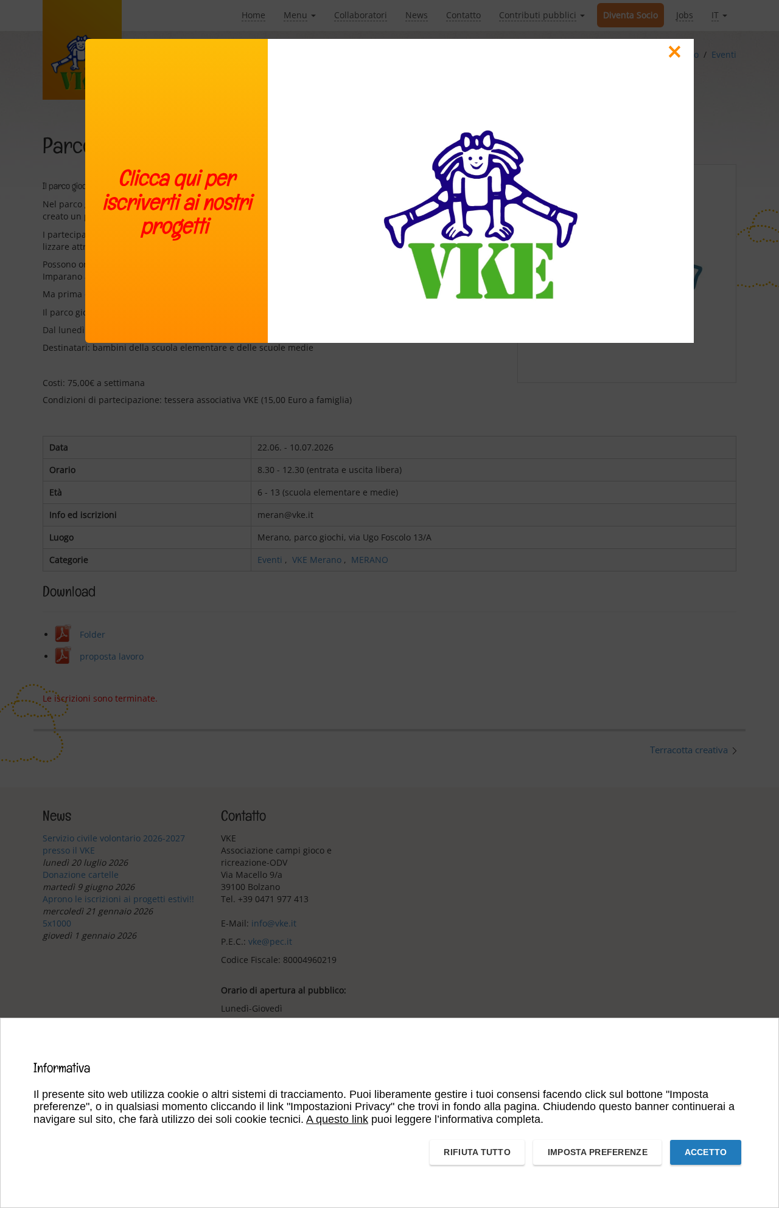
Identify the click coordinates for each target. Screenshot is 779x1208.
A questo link (337, 1119)
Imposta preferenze (598, 1152)
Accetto (706, 1152)
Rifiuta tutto (477, 1152)
